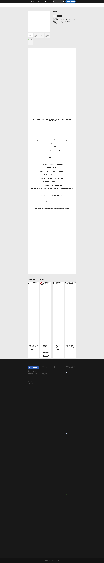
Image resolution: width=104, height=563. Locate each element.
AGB (43, 368)
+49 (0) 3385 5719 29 (32, 383)
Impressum (44, 366)
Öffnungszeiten (44, 374)
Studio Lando (57, 560)
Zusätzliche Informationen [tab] (51, 51)
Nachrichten (56, 366)
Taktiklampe (69, 21)
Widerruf (43, 372)
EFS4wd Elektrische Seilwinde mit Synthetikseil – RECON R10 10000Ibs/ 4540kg (46, 347)
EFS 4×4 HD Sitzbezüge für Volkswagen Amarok (58, 345)
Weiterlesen (46, 355)
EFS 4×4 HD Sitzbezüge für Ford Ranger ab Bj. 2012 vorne (33, 345)
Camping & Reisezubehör (60, 19)
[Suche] (63, 1)
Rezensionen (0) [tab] (36, 53)
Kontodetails (56, 367)
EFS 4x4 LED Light (67, 19)
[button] (48, 12)
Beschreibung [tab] (35, 51)
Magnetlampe (64, 21)
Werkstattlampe (60, 22)
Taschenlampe (54, 22)
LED (57, 21)
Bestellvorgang (44, 373)
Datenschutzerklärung (45, 367)
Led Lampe (60, 21)
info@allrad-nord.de (32, 381)
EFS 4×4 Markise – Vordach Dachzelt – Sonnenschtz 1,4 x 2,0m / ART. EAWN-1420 (70, 346)
